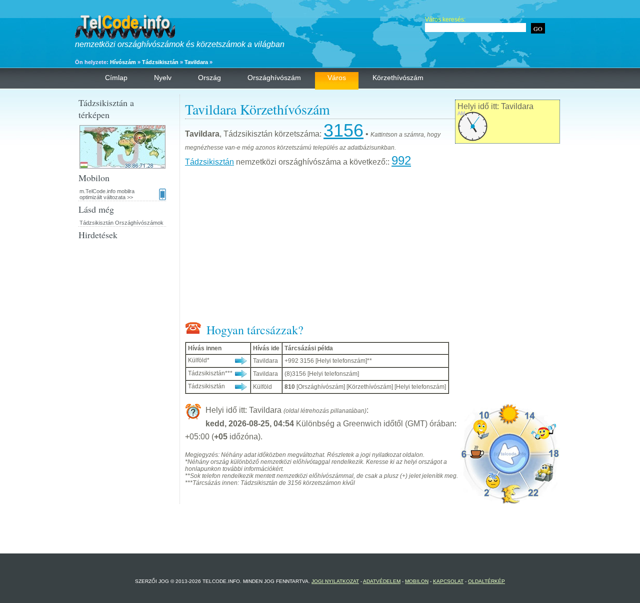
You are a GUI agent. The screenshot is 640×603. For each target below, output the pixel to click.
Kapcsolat (448, 581)
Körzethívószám (398, 78)
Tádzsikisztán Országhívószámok (122, 223)
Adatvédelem (381, 581)
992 (401, 160)
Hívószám (123, 62)
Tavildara (196, 62)
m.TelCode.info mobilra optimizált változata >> (107, 194)
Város (337, 78)
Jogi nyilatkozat (335, 581)
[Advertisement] (372, 247)
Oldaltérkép (486, 581)
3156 (344, 130)
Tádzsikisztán (160, 62)
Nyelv (163, 78)
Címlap (116, 78)
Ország (209, 78)
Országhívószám (274, 78)
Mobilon (416, 581)
